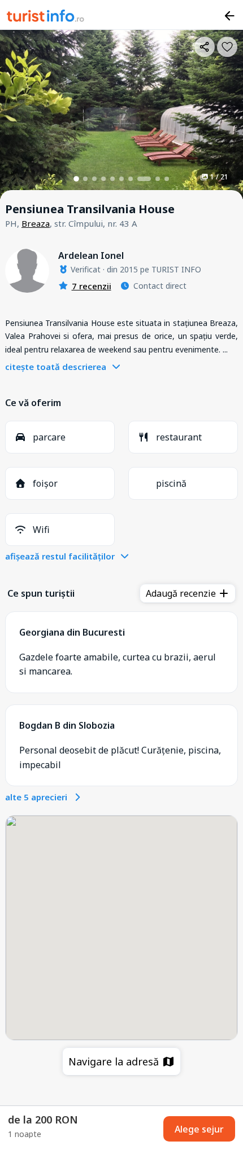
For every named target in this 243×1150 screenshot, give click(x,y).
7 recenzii (91, 286)
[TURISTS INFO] (46, 17)
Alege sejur (199, 1129)
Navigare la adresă (115, 1061)
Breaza (35, 223)
